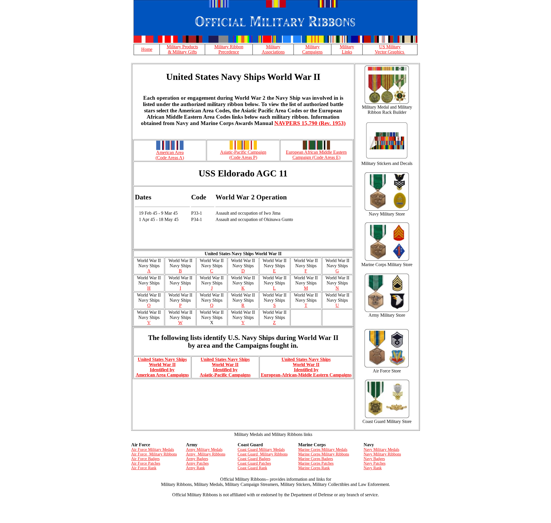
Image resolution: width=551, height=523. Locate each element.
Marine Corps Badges (315, 459)
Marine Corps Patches (315, 463)
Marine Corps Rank (314, 468)
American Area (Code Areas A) (170, 155)
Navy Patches (374, 463)
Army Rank (195, 468)
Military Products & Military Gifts (182, 49)
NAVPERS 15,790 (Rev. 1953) (310, 123)
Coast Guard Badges (254, 459)
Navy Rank (373, 468)
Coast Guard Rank (252, 468)
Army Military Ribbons (205, 454)
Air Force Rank (143, 468)
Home (146, 49)
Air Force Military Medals (152, 449)
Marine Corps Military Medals (322, 449)
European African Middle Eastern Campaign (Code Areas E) (316, 155)
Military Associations (273, 49)
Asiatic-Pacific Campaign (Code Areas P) (243, 155)
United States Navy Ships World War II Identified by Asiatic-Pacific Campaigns (225, 367)
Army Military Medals (204, 449)
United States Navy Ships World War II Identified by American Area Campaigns (162, 367)
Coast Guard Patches (254, 463)
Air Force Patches (145, 463)
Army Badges (197, 459)
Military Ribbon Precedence (228, 49)
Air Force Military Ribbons (154, 454)
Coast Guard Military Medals (261, 449)
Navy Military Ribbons (382, 454)
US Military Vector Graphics (390, 49)
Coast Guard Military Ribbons (263, 454)
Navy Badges (374, 459)
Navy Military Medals (381, 449)
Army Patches (197, 463)
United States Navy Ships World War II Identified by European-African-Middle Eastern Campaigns (306, 367)
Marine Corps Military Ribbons (323, 454)
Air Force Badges (145, 459)
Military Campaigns (312, 49)
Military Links (347, 49)
